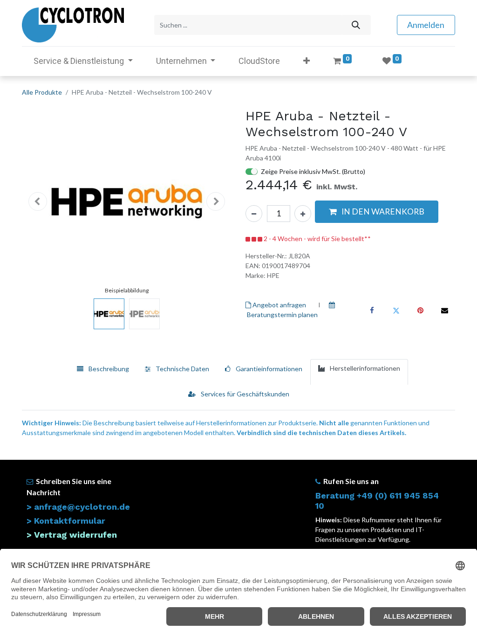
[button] (306, 60)
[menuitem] (259, 60)
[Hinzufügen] (302, 213)
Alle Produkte (42, 92)
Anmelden (425, 25)
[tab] (103, 372)
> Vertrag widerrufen (72, 535)
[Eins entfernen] (253, 213)
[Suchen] (355, 25)
